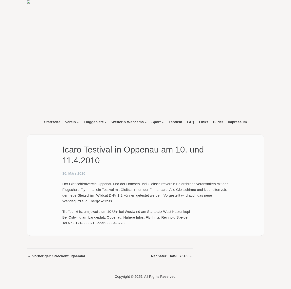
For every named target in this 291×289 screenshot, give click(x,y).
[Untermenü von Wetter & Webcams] (146, 122)
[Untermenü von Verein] (78, 122)
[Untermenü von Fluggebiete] (106, 122)
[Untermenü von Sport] (163, 122)
